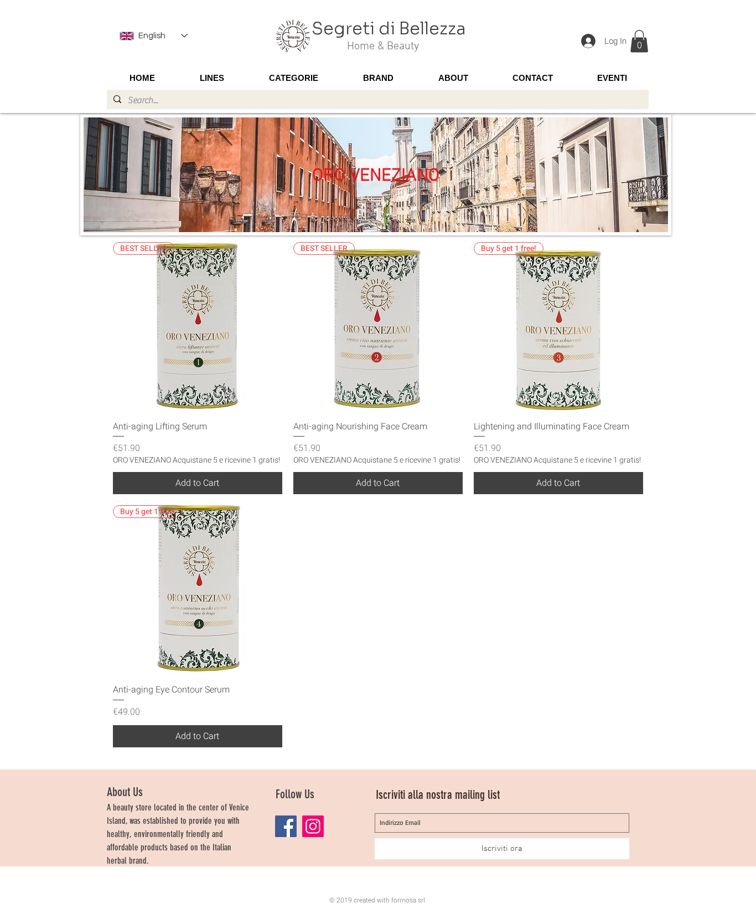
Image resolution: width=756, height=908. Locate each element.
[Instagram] (313, 826)
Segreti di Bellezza (389, 28)
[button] (639, 41)
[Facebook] (286, 826)
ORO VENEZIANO (375, 176)
